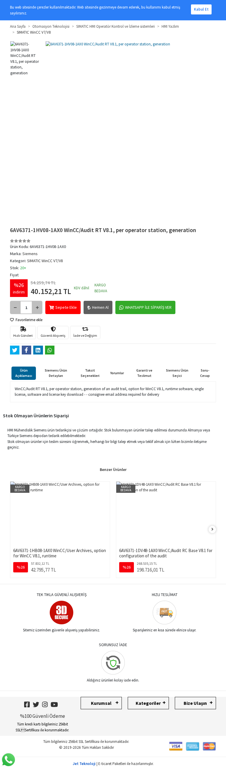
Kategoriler (148, 703)
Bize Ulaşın (195, 703)
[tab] (23, 373)
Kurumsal (101, 703)
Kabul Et (201, 9)
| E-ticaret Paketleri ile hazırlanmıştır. (113, 763)
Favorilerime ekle (28, 319)
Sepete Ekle (66, 307)
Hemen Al (100, 307)
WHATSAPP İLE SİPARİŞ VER (148, 307)
